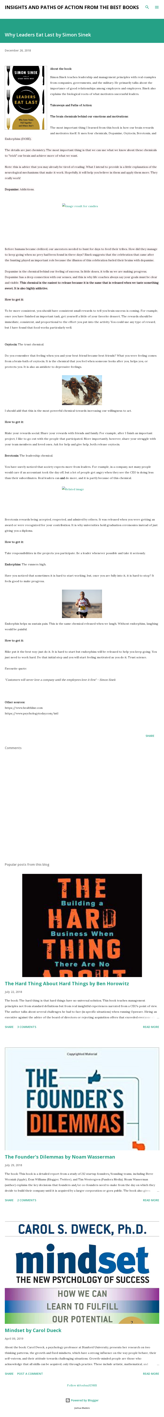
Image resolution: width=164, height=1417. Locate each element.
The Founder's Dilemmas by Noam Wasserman (60, 1156)
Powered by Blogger (84, 1400)
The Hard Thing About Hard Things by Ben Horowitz (67, 983)
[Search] (147, 7)
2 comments (26, 1200)
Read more (151, 1027)
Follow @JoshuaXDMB (82, 1385)
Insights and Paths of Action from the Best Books (72, 7)
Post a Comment (30, 1374)
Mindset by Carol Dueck (33, 1330)
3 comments (26, 1027)
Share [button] (150, 736)
